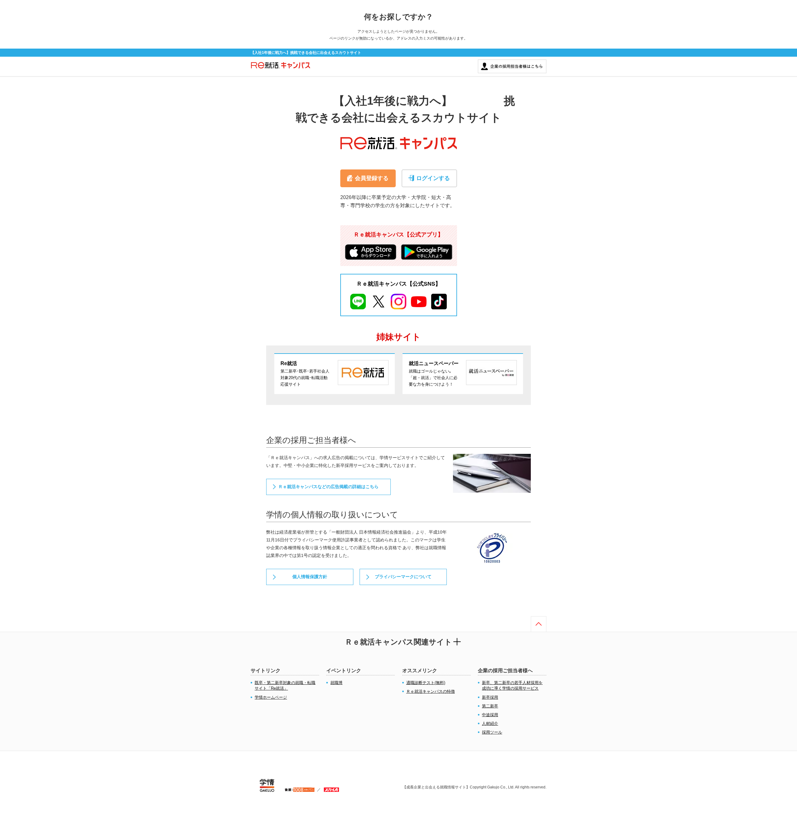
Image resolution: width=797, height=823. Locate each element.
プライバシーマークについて (403, 576)
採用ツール (492, 732)
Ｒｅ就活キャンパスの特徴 (430, 691)
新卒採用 (490, 697)
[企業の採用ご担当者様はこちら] (512, 62)
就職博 (336, 682)
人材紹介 (490, 723)
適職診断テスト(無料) (425, 682)
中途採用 (490, 714)
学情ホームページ (271, 697)
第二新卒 (490, 706)
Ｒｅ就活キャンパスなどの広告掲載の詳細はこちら (328, 486)
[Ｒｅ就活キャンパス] (280, 68)
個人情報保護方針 (309, 576)
